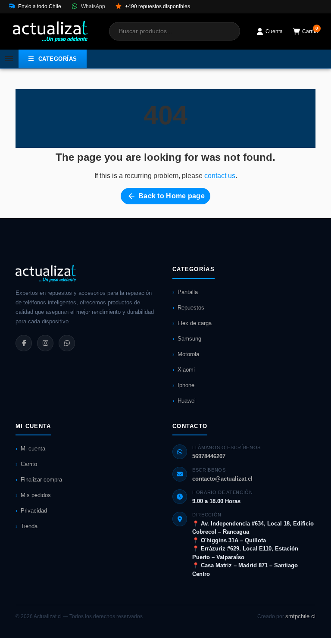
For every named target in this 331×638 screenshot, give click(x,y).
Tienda (29, 526)
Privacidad (34, 510)
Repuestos (191, 307)
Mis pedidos (36, 495)
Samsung (189, 338)
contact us (219, 175)
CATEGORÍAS (57, 59)
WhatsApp (92, 6)
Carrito (29, 464)
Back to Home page (166, 196)
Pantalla (188, 292)
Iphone (186, 385)
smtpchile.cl (300, 616)
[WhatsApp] (67, 343)
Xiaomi (186, 369)
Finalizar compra (41, 479)
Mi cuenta (33, 448)
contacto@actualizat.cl (222, 478)
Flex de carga (195, 323)
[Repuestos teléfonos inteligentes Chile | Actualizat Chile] (50, 31)
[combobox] (174, 31)
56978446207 (208, 456)
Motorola (188, 354)
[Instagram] (45, 343)
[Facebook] (24, 343)
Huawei (187, 400)
